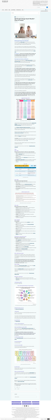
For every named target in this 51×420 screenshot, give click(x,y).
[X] (26, 405)
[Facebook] (23, 405)
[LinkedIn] (28, 405)
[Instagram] (24, 405)
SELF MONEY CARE (5, 1)
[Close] (50, 419)
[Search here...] (47, 7)
